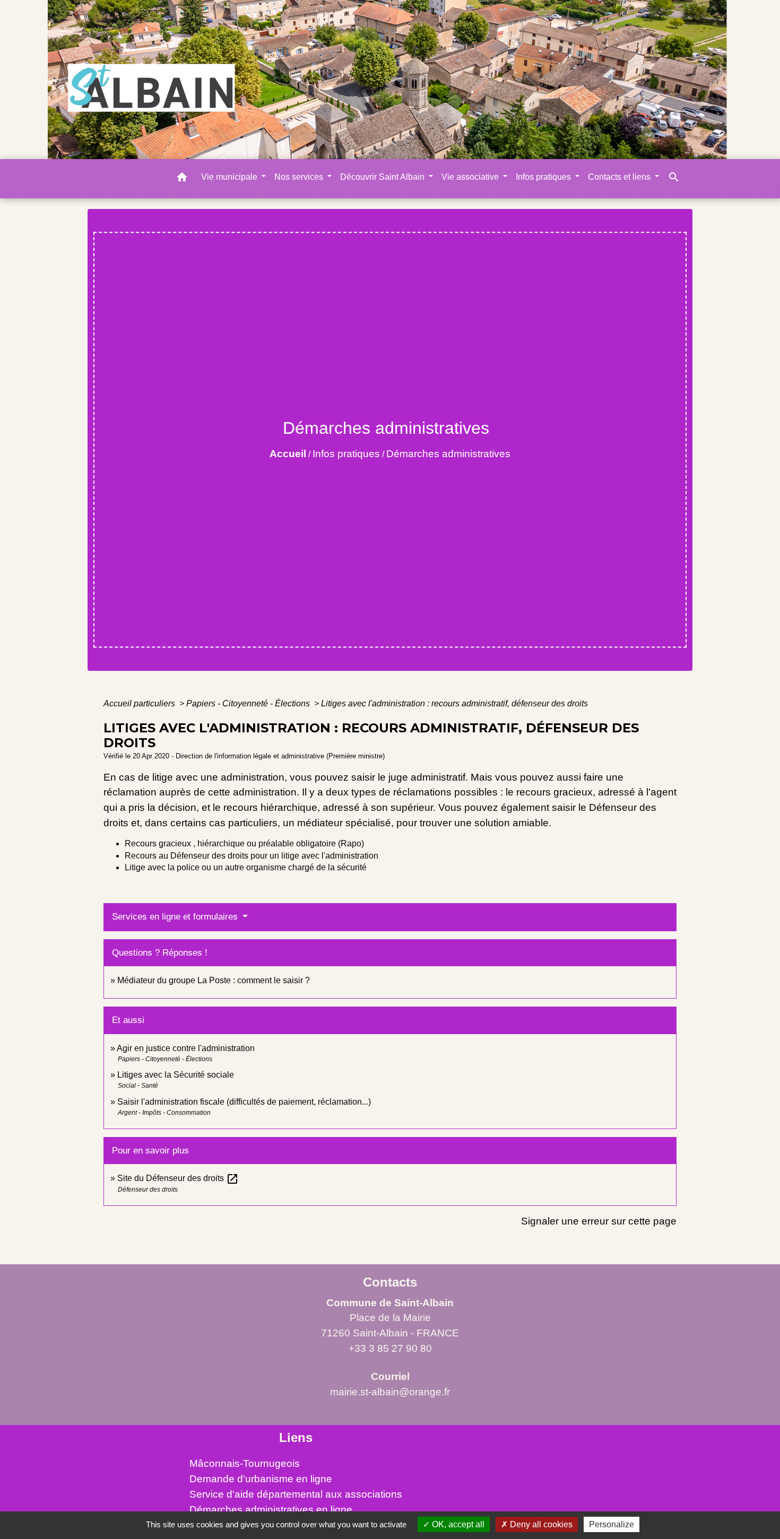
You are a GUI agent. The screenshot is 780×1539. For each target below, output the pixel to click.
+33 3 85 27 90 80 (390, 1348)
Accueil (288, 453)
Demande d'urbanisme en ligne (260, 1478)
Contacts (390, 1282)
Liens (296, 1437)
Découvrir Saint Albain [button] (383, 176)
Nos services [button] (299, 176)
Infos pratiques (346, 453)
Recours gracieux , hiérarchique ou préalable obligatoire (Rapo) (244, 843)
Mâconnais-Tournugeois (244, 1463)
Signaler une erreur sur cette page (599, 1221)
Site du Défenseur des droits (178, 1178)
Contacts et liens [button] (620, 176)
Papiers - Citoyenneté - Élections (249, 703)
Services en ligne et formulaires (176, 917)
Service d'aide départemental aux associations (295, 1494)
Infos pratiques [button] (544, 176)
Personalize (611, 1524)
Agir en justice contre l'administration (186, 1048)
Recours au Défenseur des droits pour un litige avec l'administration (251, 855)
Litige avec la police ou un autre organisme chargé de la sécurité (246, 867)
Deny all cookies (540, 1524)
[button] (182, 179)
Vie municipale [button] (230, 176)
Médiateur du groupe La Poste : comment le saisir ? (213, 980)
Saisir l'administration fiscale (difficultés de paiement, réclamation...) (244, 1101)
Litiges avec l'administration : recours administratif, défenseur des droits (454, 703)
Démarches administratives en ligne (270, 1509)
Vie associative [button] (471, 176)
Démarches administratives (448, 453)
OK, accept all (457, 1524)
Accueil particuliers (140, 703)
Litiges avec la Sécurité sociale (175, 1074)
